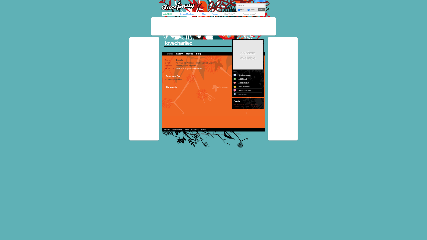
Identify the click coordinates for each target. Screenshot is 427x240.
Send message (245, 75)
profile (170, 53)
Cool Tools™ (229, 14)
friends (189, 53)
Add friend (243, 79)
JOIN (263, 1)
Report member (245, 91)
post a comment (222, 87)
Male (204, 14)
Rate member (244, 87)
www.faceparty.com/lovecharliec (189, 69)
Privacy (202, 129)
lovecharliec (178, 43)
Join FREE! (167, 14)
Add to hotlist (244, 83)
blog (198, 53)
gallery (179, 53)
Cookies (194, 129)
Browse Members (187, 14)
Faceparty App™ (250, 14)
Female (215, 14)
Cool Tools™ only (252, 104)
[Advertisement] (213, 26)
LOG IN (257, 1)
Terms (186, 129)
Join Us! (166, 129)
